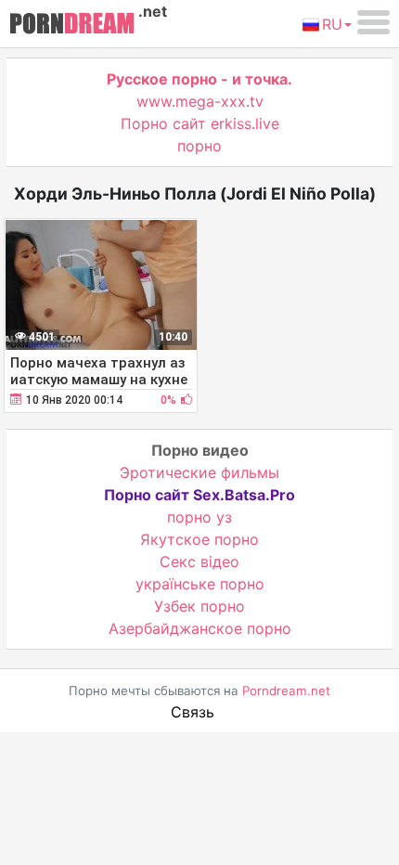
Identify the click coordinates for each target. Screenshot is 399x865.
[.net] (72, 26)
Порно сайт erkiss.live (200, 123)
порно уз (199, 517)
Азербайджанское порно (200, 628)
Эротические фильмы (199, 472)
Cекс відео (199, 561)
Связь (192, 712)
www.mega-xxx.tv (200, 101)
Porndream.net (286, 690)
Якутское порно (199, 539)
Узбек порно (199, 606)
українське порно (199, 584)
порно (199, 145)
